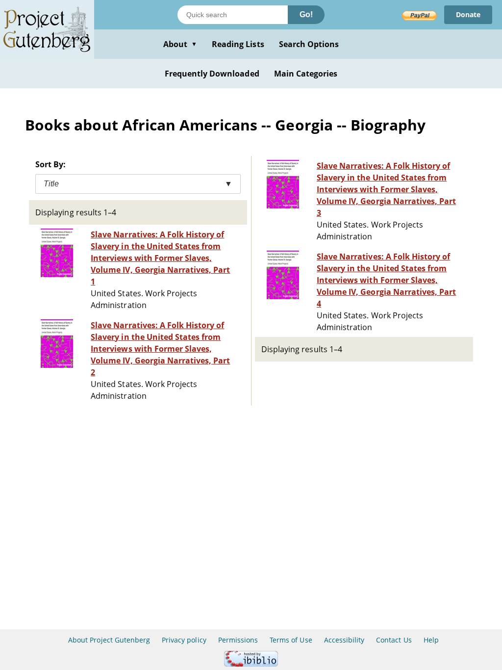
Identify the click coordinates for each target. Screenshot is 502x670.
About (180, 44)
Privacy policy (184, 639)
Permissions (238, 639)
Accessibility (344, 639)
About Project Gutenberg (109, 639)
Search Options (309, 44)
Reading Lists (238, 44)
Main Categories (306, 73)
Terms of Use (291, 639)
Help (431, 639)
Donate (468, 14)
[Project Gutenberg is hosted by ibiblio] (251, 664)
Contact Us (393, 639)
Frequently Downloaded (212, 73)
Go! (306, 14)
